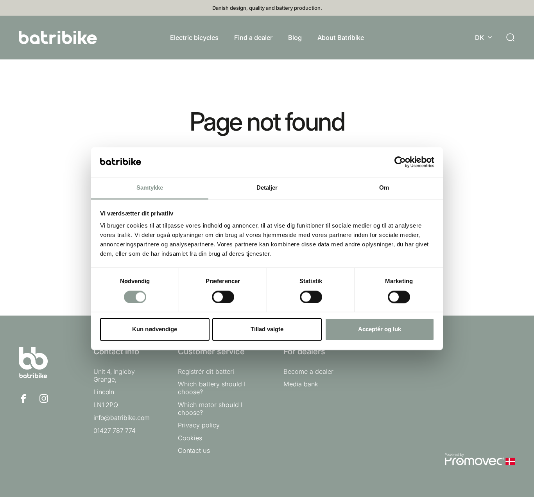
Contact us (194, 450)
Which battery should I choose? (211, 388)
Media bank (300, 384)
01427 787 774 (114, 430)
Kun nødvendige (154, 329)
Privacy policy (199, 425)
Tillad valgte (267, 329)
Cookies (190, 438)
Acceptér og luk (379, 329)
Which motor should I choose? (210, 408)
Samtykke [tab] (149, 188)
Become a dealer (308, 371)
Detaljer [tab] (267, 188)
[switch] (223, 297)
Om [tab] (384, 188)
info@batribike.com (121, 418)
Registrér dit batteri (206, 371)
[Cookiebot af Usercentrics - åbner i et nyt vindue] (400, 162)
